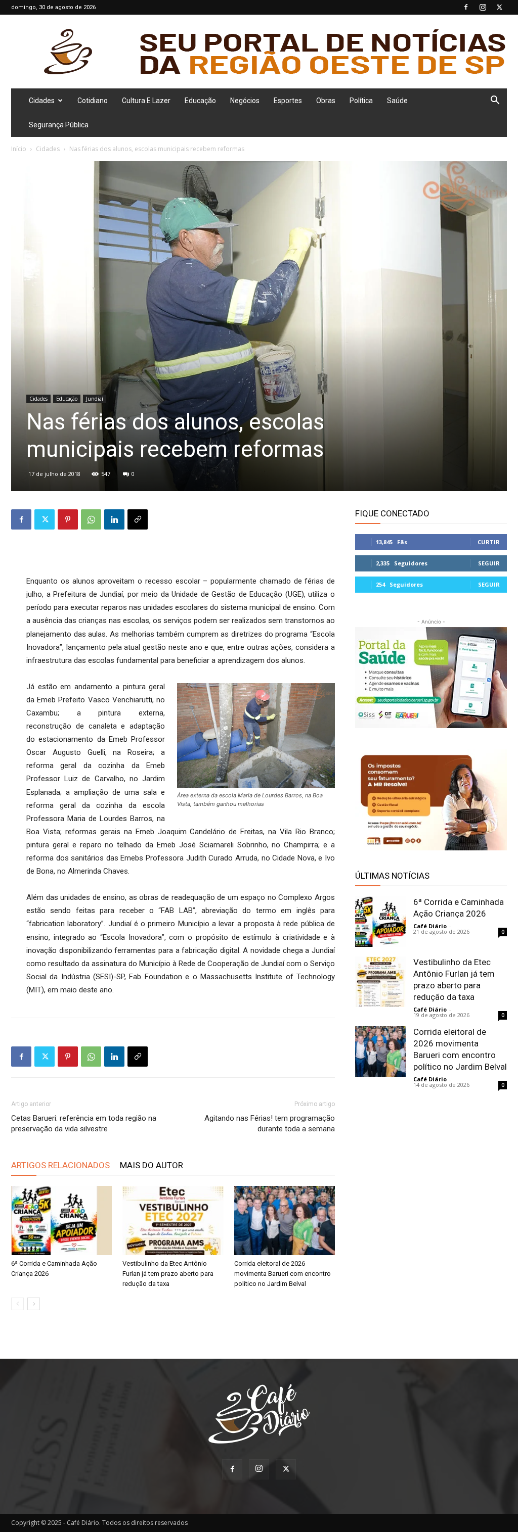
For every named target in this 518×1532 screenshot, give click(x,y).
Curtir (489, 542)
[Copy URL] (137, 519)
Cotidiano (92, 101)
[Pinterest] (68, 519)
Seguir (489, 563)
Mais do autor (151, 1165)
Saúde (397, 101)
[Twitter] (499, 7)
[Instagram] (482, 7)
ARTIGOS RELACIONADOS (60, 1165)
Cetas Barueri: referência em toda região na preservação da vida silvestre (83, 1123)
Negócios (245, 101)
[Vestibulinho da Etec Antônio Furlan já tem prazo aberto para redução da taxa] (172, 1220)
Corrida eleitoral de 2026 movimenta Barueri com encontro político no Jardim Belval (282, 1273)
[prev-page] (17, 1304)
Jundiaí (94, 398)
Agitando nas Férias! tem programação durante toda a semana (269, 1123)
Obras (325, 101)
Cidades (42, 101)
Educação (200, 101)
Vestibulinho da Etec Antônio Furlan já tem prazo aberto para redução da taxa (167, 1273)
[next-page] (33, 1304)
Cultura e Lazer (146, 101)
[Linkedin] (114, 519)
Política (361, 101)
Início (18, 149)
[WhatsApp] (91, 519)
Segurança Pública (59, 125)
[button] (495, 101)
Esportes (288, 101)
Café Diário (430, 926)
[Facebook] (465, 7)
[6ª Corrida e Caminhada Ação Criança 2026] (61, 1220)
